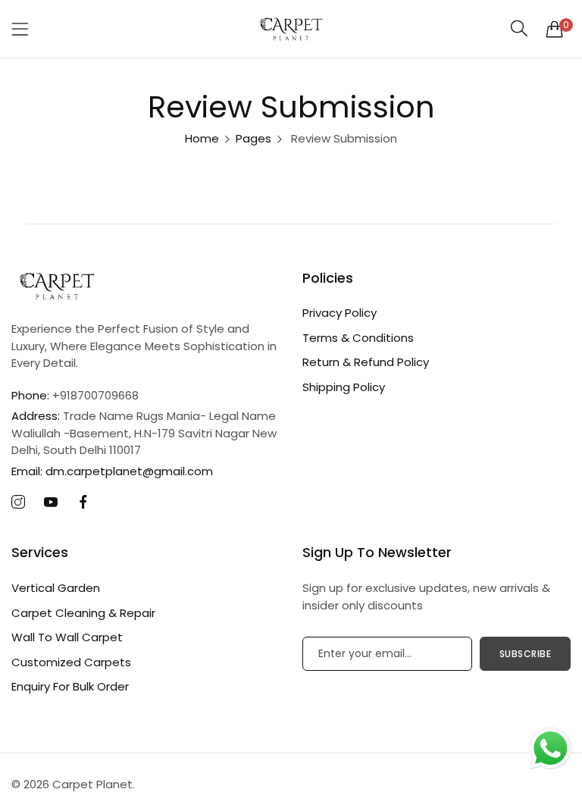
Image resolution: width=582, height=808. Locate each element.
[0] (554, 28)
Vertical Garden (55, 588)
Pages (253, 138)
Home (202, 138)
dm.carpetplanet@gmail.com (112, 471)
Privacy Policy (339, 313)
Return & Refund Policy (365, 362)
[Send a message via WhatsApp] (550, 748)
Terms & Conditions (358, 338)
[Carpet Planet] (291, 28)
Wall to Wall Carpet (67, 637)
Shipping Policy (343, 387)
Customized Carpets (71, 662)
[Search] (519, 28)
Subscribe (525, 653)
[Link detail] (18, 502)
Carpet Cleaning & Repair (83, 613)
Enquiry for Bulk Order (70, 686)
